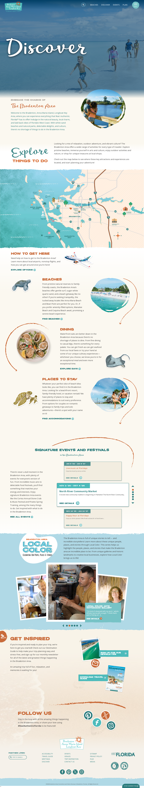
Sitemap (93, 754)
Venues (67, 756)
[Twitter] (75, 774)
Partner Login (17, 753)
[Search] (18, 757)
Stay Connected (130, 786)
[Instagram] (81, 774)
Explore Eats (69, 369)
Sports (67, 754)
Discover (105, 5)
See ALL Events (20, 517)
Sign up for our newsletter (111, 653)
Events (116, 5)
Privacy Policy (96, 756)
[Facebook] (62, 774)
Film (92, 759)
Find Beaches (51, 319)
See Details (72, 478)
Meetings (46, 759)
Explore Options (22, 270)
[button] (133, 486)
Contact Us (69, 762)
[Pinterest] (69, 774)
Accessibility (47, 754)
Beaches (94, 5)
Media (92, 762)
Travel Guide (47, 756)
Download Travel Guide (91, 677)
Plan (125, 5)
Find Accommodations (56, 418)
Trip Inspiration (71, 759)
